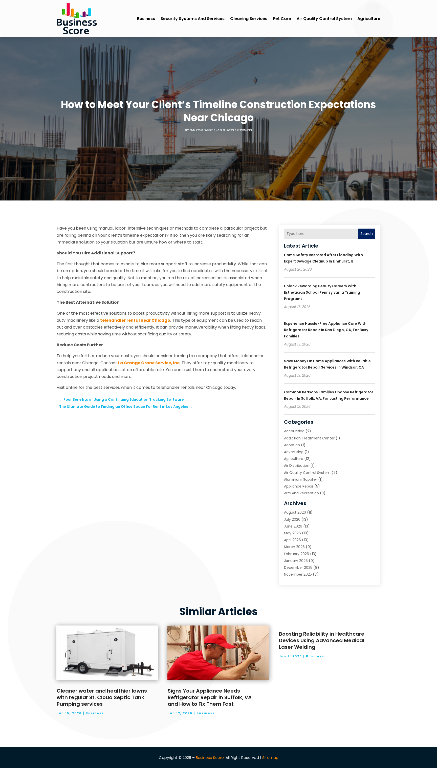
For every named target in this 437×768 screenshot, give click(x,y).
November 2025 (298, 574)
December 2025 (298, 567)
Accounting (294, 431)
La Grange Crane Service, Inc (149, 363)
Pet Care (282, 19)
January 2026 (296, 560)
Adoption (292, 445)
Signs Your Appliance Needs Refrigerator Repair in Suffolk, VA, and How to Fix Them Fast (210, 697)
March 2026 (294, 546)
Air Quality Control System (324, 19)
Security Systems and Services (193, 19)
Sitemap (270, 757)
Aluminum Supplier (300, 479)
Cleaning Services (248, 19)
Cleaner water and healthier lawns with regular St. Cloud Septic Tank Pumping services (102, 697)
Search (366, 233)
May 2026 (292, 533)
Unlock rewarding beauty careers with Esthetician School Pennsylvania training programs (322, 292)
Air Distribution (296, 465)
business (146, 19)
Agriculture (368, 19)
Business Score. (210, 757)
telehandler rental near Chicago (135, 320)
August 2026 (295, 512)
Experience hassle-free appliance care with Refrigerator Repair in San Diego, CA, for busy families (326, 330)
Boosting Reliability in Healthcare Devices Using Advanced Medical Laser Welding (321, 640)
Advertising (293, 451)
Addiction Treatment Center (309, 438)
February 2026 (296, 553)
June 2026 (293, 526)
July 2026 (292, 519)
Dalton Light (201, 130)
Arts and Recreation (301, 493)
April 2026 (292, 539)
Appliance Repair (298, 486)
